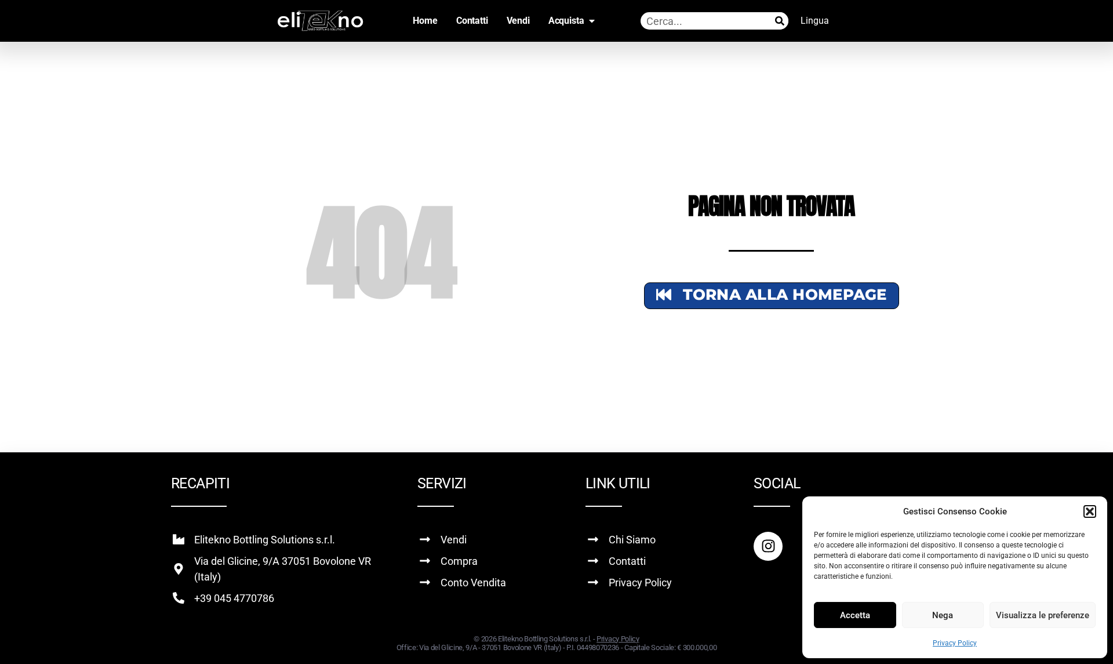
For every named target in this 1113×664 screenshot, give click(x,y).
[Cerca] (779, 21)
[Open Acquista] (591, 21)
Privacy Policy (955, 643)
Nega (942, 615)
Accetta (855, 615)
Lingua (815, 20)
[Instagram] (768, 546)
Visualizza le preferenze (1042, 615)
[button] (1090, 511)
